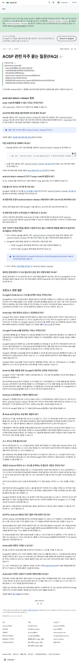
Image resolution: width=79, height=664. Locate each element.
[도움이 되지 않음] (75, 49)
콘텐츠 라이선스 (32, 610)
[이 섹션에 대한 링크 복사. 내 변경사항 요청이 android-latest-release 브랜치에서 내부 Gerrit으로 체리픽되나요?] (4, 202)
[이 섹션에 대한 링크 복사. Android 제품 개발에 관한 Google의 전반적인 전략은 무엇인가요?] (60, 371)
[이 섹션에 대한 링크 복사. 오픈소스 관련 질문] (24, 290)
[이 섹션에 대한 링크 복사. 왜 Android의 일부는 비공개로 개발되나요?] (41, 414)
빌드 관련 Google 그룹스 (35, 642)
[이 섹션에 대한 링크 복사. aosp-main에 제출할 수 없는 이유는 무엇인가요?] (45, 103)
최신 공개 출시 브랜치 (31, 191)
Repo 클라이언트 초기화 (36, 171)
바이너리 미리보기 (7, 636)
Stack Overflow (58, 639)
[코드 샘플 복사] (75, 153)
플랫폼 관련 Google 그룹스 (36, 639)
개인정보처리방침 (41, 654)
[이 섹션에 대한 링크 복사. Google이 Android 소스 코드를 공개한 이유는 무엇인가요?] (54, 295)
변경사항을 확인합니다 (25, 266)
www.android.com (59, 632)
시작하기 (16, 49)
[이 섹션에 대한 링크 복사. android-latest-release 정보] (36, 98)
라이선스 (47, 325)
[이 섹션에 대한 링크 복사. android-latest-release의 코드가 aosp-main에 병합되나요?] (57, 176)
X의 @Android (32, 626)
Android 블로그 (33, 632)
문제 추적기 (56, 642)
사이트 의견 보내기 (54, 654)
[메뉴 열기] (3, 2)
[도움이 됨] (71, 49)
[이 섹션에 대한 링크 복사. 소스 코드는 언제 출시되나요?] (29, 441)
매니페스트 (49, 164)
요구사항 (5, 629)
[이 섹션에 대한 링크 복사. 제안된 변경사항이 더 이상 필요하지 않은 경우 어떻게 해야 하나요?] (59, 272)
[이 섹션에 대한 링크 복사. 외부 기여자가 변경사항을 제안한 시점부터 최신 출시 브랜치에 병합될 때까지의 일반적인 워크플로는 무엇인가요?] (24, 231)
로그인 (74, 2)
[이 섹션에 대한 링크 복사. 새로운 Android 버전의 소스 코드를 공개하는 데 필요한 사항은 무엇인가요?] (67, 465)
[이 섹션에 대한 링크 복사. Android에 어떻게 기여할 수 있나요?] (35, 546)
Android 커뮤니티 (51, 566)
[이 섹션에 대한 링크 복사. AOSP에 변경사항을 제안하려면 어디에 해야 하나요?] (48, 113)
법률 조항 (23, 654)
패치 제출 (16, 594)
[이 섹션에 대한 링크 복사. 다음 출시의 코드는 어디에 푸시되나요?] (37, 187)
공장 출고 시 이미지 (8, 639)
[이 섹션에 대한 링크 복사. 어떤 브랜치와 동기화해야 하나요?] (33, 143)
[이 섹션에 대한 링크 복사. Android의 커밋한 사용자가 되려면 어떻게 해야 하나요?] (51, 574)
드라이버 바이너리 (7, 642)
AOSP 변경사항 (18, 26)
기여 (28, 568)
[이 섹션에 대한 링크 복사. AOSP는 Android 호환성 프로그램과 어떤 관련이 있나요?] (52, 515)
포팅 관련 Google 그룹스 (35, 646)
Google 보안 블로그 (34, 636)
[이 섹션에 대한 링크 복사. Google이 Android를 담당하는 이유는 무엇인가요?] (48, 330)
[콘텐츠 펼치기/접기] (15, 63)
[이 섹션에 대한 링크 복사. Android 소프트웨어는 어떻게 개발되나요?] (40, 395)
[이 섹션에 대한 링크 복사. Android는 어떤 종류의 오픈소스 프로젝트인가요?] (46, 313)
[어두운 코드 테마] (72, 153)
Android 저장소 (7, 626)
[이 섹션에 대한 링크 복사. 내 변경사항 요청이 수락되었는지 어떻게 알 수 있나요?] (49, 213)
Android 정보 (6, 654)
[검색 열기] (49, 2)
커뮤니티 (15, 654)
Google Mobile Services (61, 636)
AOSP (4, 49)
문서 (3, 9)
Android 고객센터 (58, 626)
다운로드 (5, 632)
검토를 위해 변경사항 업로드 (22, 137)
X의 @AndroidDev (34, 629)
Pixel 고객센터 (57, 629)
